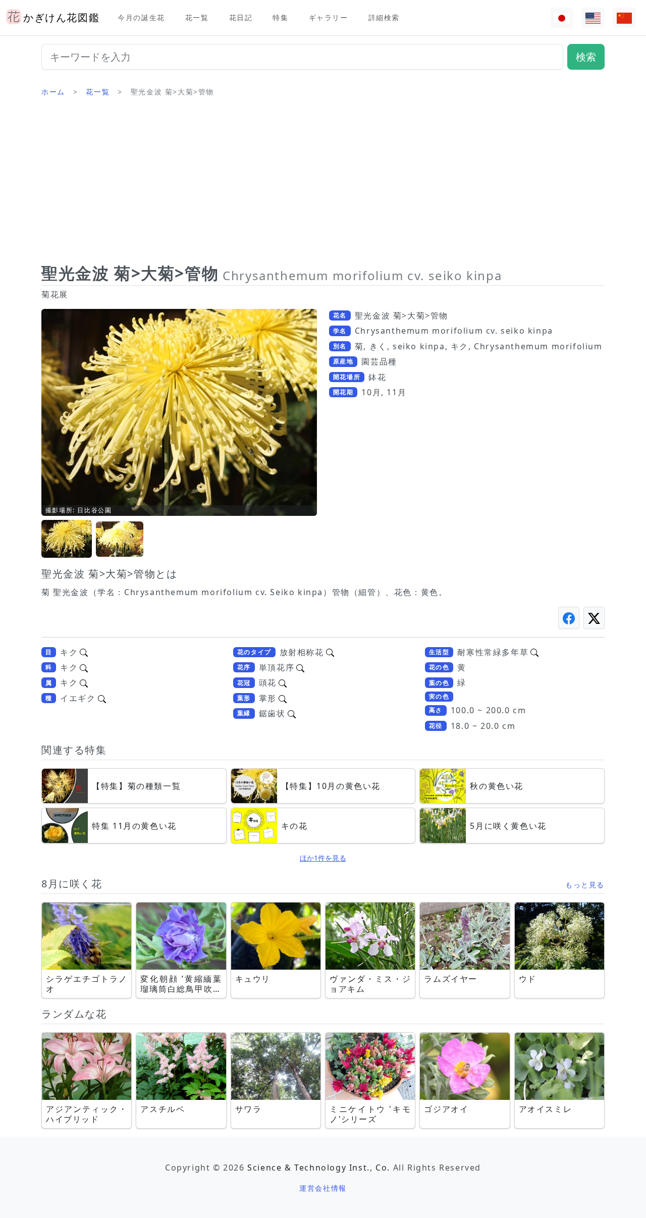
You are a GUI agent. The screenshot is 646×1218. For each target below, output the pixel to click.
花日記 (241, 17)
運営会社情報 (323, 1188)
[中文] (624, 18)
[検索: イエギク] (102, 698)
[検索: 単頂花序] (300, 667)
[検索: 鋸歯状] (292, 713)
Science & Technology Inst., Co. (318, 1167)
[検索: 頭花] (283, 682)
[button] (66, 539)
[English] (593, 18)
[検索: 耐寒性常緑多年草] (534, 652)
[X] (594, 617)
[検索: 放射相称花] (330, 652)
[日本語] (561, 18)
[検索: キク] (84, 652)
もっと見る (585, 884)
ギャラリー (328, 17)
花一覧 (197, 17)
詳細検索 (384, 17)
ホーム (53, 91)
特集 (280, 17)
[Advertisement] (323, 184)
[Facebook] (568, 617)
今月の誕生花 (141, 17)
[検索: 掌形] (283, 698)
